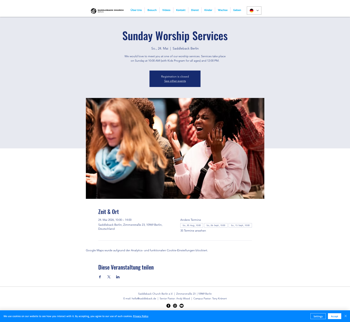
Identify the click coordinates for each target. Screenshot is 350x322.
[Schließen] (345, 316)
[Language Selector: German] (254, 10)
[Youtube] (182, 306)
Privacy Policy (140, 316)
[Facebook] (168, 306)
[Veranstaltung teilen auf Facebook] (100, 276)
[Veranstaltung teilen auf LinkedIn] (118, 276)
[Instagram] (175, 306)
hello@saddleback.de (144, 298)
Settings (318, 316)
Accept (334, 316)
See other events (175, 81)
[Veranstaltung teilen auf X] (109, 276)
